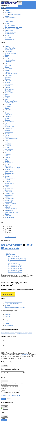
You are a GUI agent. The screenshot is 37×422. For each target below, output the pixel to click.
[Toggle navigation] (20, 3)
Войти (10, 12)
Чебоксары (8, 114)
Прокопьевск (9, 200)
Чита (6, 156)
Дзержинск (8, 190)
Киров (7, 113)
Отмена (9, 398)
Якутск (7, 186)
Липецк (7, 97)
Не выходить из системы (11, 392)
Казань (7, 58)
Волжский (8, 144)
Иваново (7, 120)
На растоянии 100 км (15, 265)
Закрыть (4, 420)
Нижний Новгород (11, 53)
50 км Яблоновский (17, 246)
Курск (6, 123)
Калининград (9, 116)
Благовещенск (9, 198)
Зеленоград (8, 205)
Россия (5, 409)
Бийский (7, 207)
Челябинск (8, 61)
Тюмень (7, 96)
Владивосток (9, 84)
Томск (7, 108)
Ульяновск (8, 77)
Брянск (7, 118)
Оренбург (8, 91)
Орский (7, 176)
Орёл (6, 142)
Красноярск (8, 68)
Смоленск (8, 145)
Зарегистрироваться (14, 14)
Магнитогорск (9, 121)
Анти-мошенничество (12, 303)
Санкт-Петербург (10, 48)
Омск (6, 56)
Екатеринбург (9, 51)
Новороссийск (9, 183)
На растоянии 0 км (14, 263)
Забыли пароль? (6, 395)
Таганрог (8, 164)
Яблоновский (9, 217)
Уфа (6, 63)
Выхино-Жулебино (11, 203)
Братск (7, 174)
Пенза (6, 99)
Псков (7, 214)
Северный (8, 215)
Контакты (8, 314)
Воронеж (7, 72)
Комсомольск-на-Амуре (12, 167)
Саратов (7, 70)
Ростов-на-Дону (10, 60)
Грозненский (9, 195)
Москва (7, 46)
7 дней (9, 230)
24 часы (9, 226)
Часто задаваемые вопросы (13, 302)
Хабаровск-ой (9, 89)
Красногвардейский (11, 138)
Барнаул (7, 82)
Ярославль (8, 80)
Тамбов (7, 161)
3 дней (9, 228)
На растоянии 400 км (15, 270)
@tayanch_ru (24, 355)
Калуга (7, 137)
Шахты (7, 197)
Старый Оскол (9, 193)
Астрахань (8, 104)
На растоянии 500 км (15, 272)
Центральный (9, 210)
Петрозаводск (9, 173)
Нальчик (7, 169)
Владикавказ (9, 149)
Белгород (8, 133)
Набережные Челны (11, 101)
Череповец (8, 150)
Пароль (3, 388)
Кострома (8, 166)
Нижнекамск (9, 188)
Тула (6, 111)
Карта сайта (8, 316)
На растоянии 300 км (15, 268)
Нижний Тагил (9, 126)
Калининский (9, 103)
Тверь (6, 125)
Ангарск (7, 179)
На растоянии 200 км (15, 266)
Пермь (7, 67)
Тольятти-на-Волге (11, 73)
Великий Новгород (11, 209)
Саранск (7, 157)
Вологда (7, 152)
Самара (7, 55)
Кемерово (8, 109)
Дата (9, 261)
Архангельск (9, 132)
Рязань (7, 94)
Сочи (6, 140)
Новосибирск (9, 50)
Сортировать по (13, 256)
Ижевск (7, 79)
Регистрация (9, 325)
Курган (7, 135)
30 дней (9, 232)
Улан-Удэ (7, 130)
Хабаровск (8, 87)
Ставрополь (8, 128)
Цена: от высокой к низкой (17, 260)
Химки (7, 185)
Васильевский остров (11, 212)
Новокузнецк (9, 92)
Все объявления (10, 237)
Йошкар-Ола (9, 162)
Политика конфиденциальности (15, 307)
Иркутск (7, 85)
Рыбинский (8, 202)
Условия (7, 305)
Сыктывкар (8, 191)
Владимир (8, 154)
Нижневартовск (10, 178)
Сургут (7, 159)
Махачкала (8, 106)
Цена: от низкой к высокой (17, 258)
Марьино (7, 181)
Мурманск (8, 147)
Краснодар (8, 75)
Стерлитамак (9, 171)
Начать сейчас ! (8, 294)
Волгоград (8, 65)
